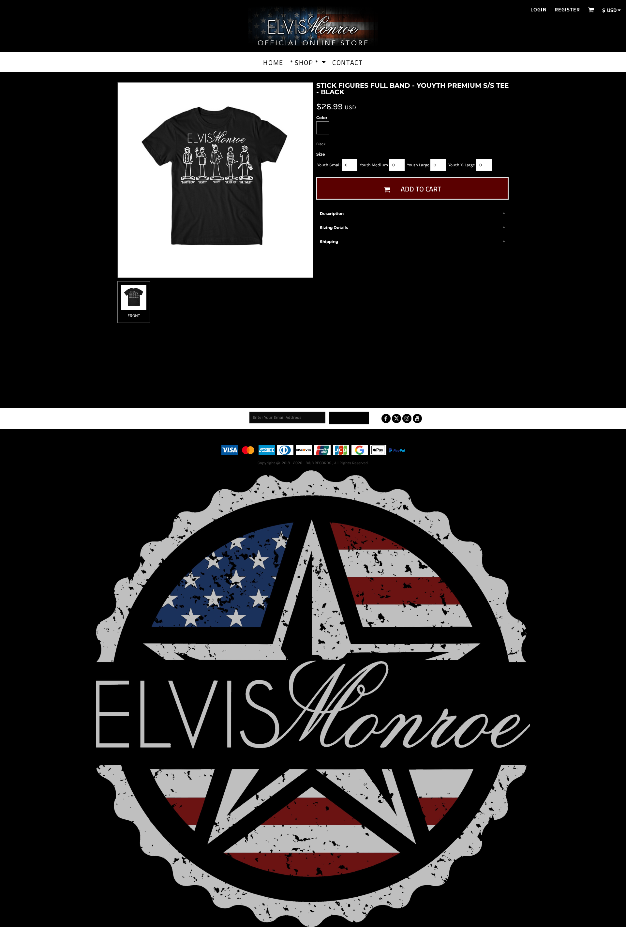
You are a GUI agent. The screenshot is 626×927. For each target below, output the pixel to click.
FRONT (133, 315)
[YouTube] (417, 418)
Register (567, 9)
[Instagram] (406, 418)
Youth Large (418, 164)
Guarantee (352, 436)
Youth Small (329, 164)
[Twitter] (396, 418)
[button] (591, 10)
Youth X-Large (461, 164)
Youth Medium (374, 164)
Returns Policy (323, 436)
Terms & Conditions (284, 436)
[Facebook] (386, 418)
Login (538, 9)
